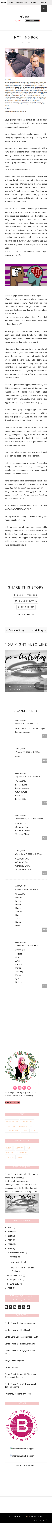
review (24, 1131)
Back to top (40, 1520)
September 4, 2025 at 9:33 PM (28, 776)
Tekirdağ (19, 971)
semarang (10, 1157)
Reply (45, 736)
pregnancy (10, 1126)
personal (30, 614)
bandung (9, 1152)
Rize (17, 957)
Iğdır (17, 978)
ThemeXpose (25, 1516)
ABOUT (11, 2)
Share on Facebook (27, 595)
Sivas (17, 918)
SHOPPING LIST (22, 2)
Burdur (18, 908)
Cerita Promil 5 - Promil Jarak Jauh (20, 1343)
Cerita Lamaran (11, 1367)
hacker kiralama (22, 788)
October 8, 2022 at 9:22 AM (27, 723)
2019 (10, 1231)
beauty (34, 1131)
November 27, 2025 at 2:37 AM (28, 854)
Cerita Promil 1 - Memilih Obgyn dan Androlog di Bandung (20, 1376)
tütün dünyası (21, 792)
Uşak (17, 925)
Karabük (19, 964)
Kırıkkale (19, 901)
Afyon (18, 961)
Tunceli (18, 911)
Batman (18, 915)
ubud (20, 1157)
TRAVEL (33, 2)
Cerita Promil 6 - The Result (17, 1330)
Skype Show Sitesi (23, 869)
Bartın (18, 922)
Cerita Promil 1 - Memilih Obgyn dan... (21, 688)
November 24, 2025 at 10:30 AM (29, 818)
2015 (10, 1248)
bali (28, 1148)
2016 (10, 1244)
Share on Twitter (28, 601)
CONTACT (42, 2)
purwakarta (22, 1152)
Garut (8, 1148)
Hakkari (18, 897)
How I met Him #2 (18, 1262)
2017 (10, 1240)
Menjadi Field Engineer (15, 1360)
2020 (10, 1227)
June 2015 (14, 1284)
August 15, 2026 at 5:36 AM (27, 945)
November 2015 (17, 1252)
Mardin (18, 904)
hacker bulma (21, 784)
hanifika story (12, 1121)
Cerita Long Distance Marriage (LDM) (22, 1337)
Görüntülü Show (22, 830)
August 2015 (15, 1279)
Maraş (18, 975)
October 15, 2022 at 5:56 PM (27, 752)
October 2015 (16, 1275)
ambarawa (19, 1148)
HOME (3, 2)
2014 (10, 1288)
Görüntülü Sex (21, 827)
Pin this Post (27, 607)
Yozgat (18, 953)
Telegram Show (22, 834)
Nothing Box (15, 1256)
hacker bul (19, 795)
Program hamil (12, 1131)
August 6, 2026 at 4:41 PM (26, 889)
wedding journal (25, 1126)
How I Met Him (27, 1121)
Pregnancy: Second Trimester (18, 1393)
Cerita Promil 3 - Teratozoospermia (20, 1323)
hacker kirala (20, 799)
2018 (10, 1236)
